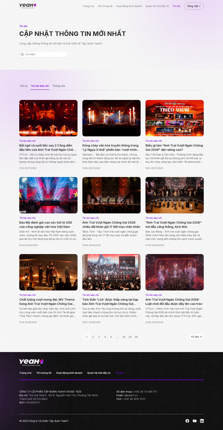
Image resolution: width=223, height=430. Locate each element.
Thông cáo (58, 85)
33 (130, 336)
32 (124, 336)
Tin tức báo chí (40, 85)
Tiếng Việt (192, 6)
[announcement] (22, 54)
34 (136, 336)
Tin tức (176, 6)
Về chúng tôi (105, 6)
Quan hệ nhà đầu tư (157, 6)
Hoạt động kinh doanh (129, 6)
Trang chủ (88, 6)
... (117, 336)
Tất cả (23, 85)
